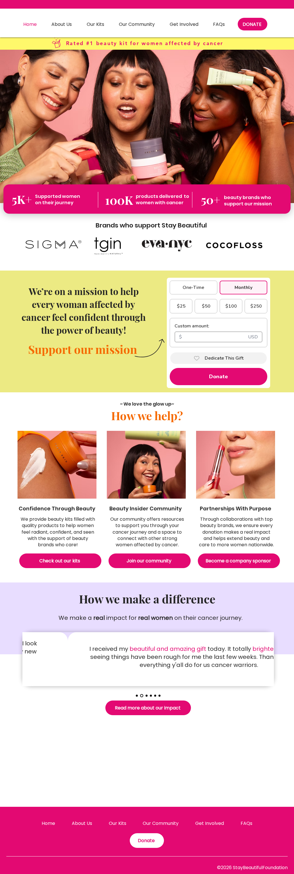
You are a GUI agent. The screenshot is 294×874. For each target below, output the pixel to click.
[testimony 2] (141, 695)
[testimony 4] (151, 695)
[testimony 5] (155, 695)
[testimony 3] (147, 695)
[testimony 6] (159, 695)
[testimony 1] (137, 695)
